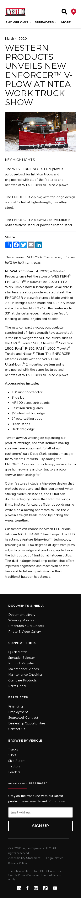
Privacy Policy (17, 863)
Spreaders (44, 22)
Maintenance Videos (23, 669)
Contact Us (16, 729)
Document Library (21, 615)
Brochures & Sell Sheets (26, 626)
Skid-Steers (16, 761)
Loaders (14, 772)
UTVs (12, 755)
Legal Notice (54, 858)
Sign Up (40, 826)
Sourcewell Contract (23, 717)
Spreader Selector (21, 658)
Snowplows (16, 22)
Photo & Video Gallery (24, 632)
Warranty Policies (21, 620)
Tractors (14, 766)
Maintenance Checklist (25, 674)
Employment (18, 712)
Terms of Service (51, 875)
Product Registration (23, 663)
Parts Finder (17, 686)
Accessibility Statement (24, 858)
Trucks (13, 749)
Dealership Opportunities (26, 723)
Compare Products (22, 680)
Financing (15, 706)
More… (67, 22)
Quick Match (17, 652)
